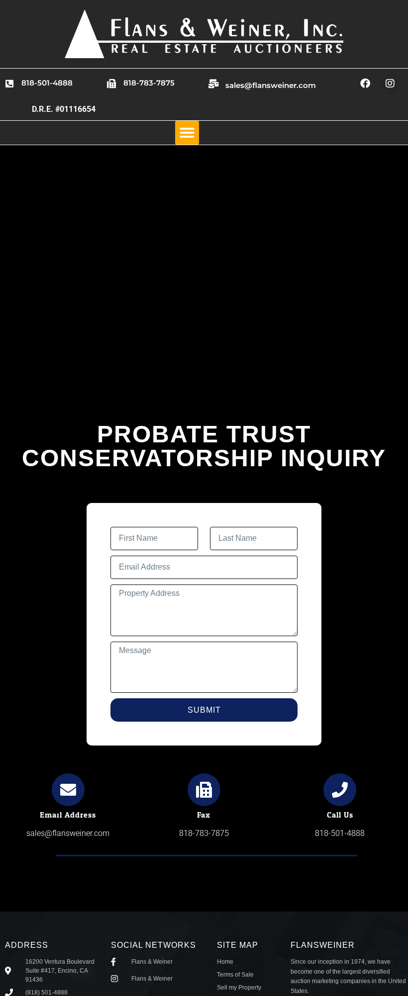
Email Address (68, 815)
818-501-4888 (47, 82)
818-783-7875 (149, 82)
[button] (187, 133)
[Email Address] (68, 789)
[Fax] (204, 789)
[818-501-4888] (9, 83)
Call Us (340, 815)
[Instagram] (390, 83)
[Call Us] (339, 789)
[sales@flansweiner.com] (213, 83)
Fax (203, 815)
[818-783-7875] (111, 83)
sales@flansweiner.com (270, 85)
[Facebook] (365, 83)
